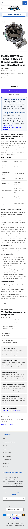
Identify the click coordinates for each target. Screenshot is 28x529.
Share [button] (4, 303)
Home (4, 438)
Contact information (19, 525)
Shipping (3, 70)
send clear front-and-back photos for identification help (13, 486)
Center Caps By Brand (9, 442)
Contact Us (6, 463)
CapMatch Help (7, 449)
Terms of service (19, 523)
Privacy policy (10, 523)
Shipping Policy (7, 456)
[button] (1, 8)
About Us (5, 466)
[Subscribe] (23, 499)
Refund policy (17, 410)
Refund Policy (7, 459)
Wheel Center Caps (12, 520)
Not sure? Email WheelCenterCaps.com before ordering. (12, 127)
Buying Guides (7, 452)
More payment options (14, 94)
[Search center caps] (25, 3)
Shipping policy (7, 410)
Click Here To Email (7, 424)
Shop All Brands (13, 14)
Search (5, 445)
